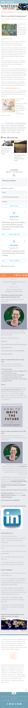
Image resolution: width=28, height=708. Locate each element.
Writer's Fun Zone (7, 2)
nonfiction (4, 132)
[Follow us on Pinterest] (24, 275)
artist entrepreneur (7, 12)
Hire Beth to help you (7, 493)
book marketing (13, 128)
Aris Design (14, 698)
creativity (4, 130)
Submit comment (14, 206)
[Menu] (26, 2)
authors (8, 125)
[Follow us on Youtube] (26, 275)
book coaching (5, 128)
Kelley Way (5, 597)
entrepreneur (12, 69)
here (8, 299)
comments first (18, 172)
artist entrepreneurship (20, 123)
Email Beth (16, 500)
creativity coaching (11, 130)
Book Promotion (22, 128)
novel (9, 132)
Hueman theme (22, 700)
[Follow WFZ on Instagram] (21, 275)
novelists (13, 132)
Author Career (19, 12)
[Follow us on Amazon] (14, 275)
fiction (22, 130)
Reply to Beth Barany (14, 260)
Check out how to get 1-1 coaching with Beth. (13, 350)
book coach (20, 125)
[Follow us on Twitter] (19, 275)
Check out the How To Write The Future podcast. (14, 344)
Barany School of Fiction (8, 495)
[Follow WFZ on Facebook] (17, 275)
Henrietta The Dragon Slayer (18, 481)
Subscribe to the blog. (6, 354)
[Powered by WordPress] (8, 700)
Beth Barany (6, 19)
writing (18, 132)
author (3, 125)
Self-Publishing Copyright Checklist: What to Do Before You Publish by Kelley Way (12, 599)
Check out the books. (6, 347)
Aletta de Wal (14, 217)
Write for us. (4, 341)
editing (18, 130)
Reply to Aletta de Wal (14, 234)
